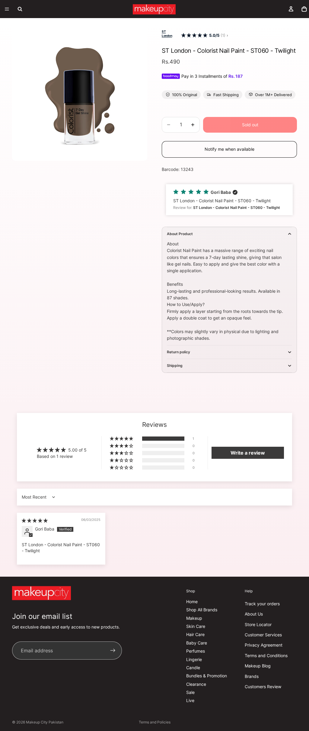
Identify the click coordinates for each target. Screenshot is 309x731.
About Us (254, 613)
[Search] (20, 9)
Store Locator (258, 624)
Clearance (196, 684)
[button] (194, 35)
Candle (193, 667)
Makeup (194, 618)
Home (192, 601)
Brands (252, 676)
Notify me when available (229, 149)
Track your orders (262, 603)
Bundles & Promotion (206, 676)
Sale (190, 692)
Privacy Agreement (263, 645)
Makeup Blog (258, 665)
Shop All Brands (201, 609)
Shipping (175, 365)
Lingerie (194, 659)
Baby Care (196, 642)
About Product (180, 234)
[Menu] (7, 9)
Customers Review (263, 686)
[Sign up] (113, 650)
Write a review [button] (248, 453)
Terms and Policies (154, 722)
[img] (35, 520)
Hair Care (195, 634)
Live (190, 700)
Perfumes (195, 651)
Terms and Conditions (266, 655)
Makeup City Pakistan (44, 722)
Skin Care (195, 626)
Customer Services (263, 634)
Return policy (178, 352)
